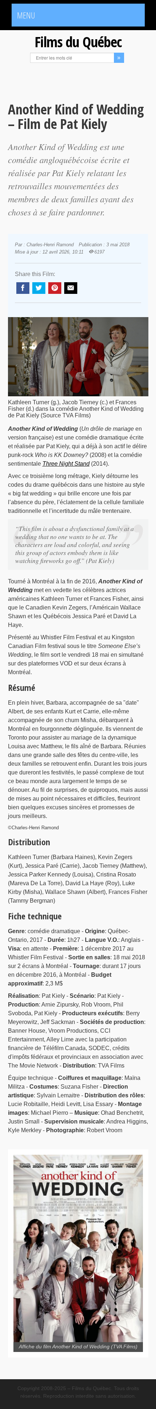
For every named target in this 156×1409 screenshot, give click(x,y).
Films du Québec (78, 42)
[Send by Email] (70, 288)
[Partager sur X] (38, 288)
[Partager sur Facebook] (22, 288)
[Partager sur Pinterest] (54, 288)
